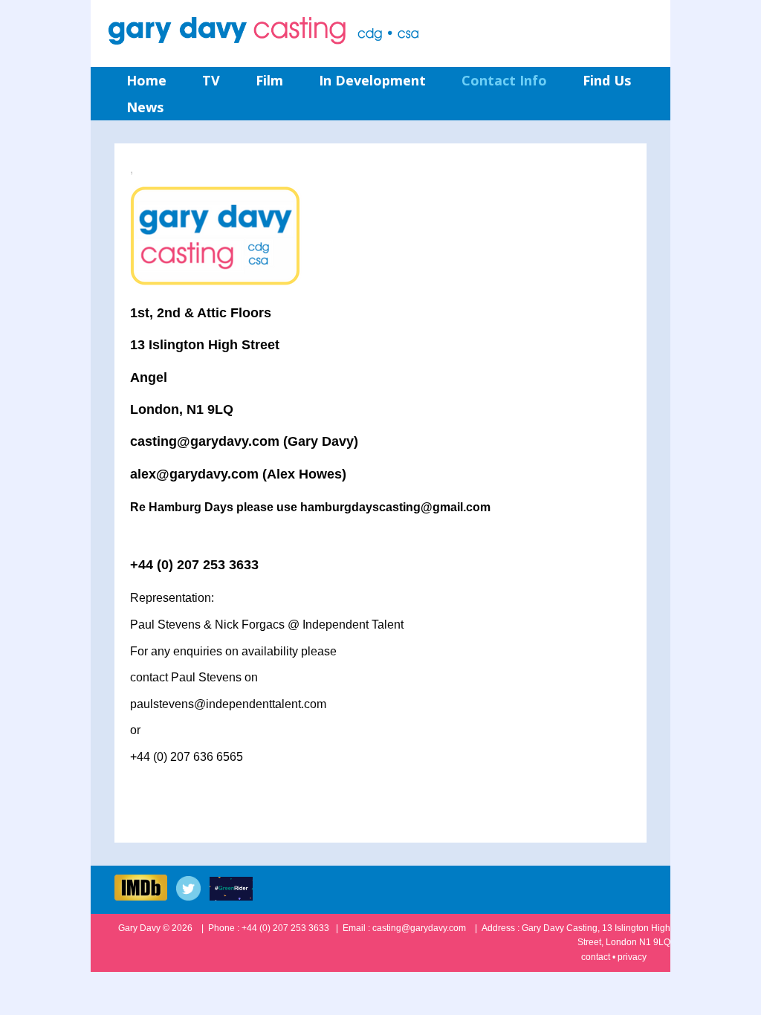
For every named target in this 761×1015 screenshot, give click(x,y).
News (144, 107)
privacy (632, 957)
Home (146, 80)
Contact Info (504, 80)
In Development (372, 80)
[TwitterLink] (191, 896)
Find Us (607, 80)
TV (211, 80)
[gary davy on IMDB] (144, 896)
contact (595, 957)
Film (269, 80)
